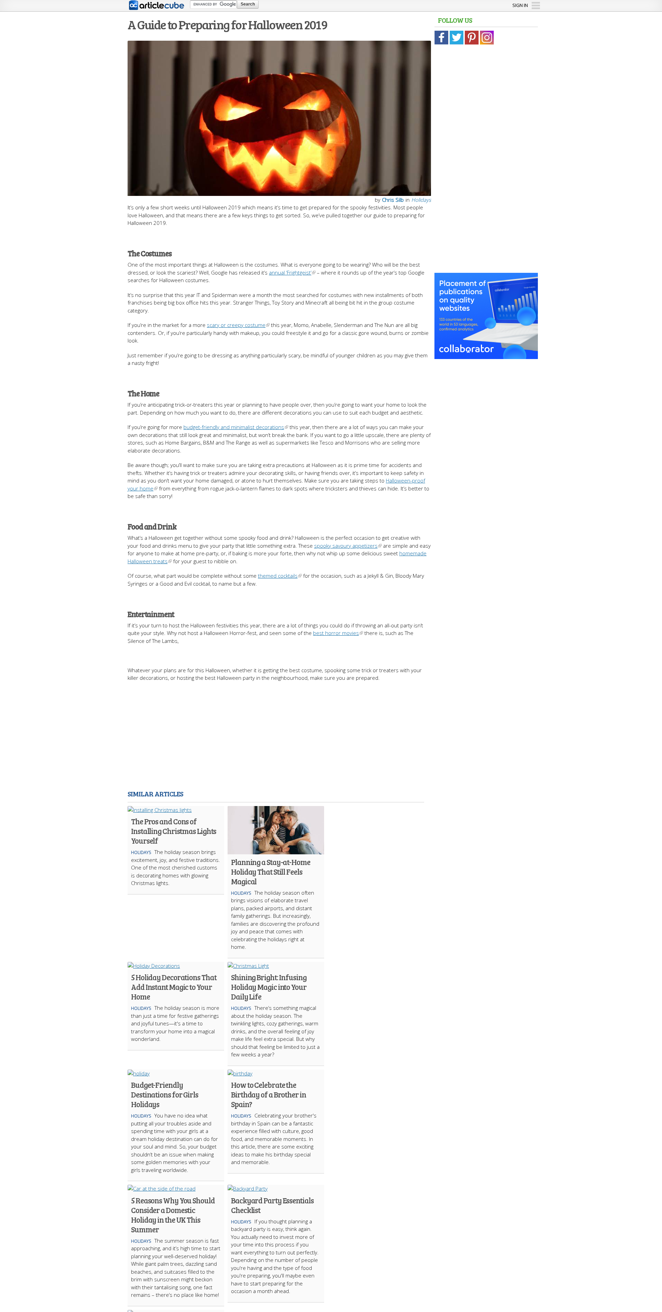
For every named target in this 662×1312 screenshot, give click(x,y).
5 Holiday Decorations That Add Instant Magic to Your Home (173, 987)
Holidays (421, 199)
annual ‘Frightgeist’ (290, 272)
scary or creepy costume (236, 324)
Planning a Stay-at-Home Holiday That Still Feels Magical (270, 871)
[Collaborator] (486, 355)
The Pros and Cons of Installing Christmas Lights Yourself (173, 831)
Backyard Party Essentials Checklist (272, 1205)
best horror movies (336, 632)
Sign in (520, 5)
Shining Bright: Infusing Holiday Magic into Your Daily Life (269, 987)
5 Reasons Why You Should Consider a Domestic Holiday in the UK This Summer (173, 1214)
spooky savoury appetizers (346, 545)
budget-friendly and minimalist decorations (233, 427)
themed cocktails (278, 575)
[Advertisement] (279, 737)
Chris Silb (393, 199)
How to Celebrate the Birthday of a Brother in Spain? (268, 1094)
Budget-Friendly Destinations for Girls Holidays (164, 1094)
